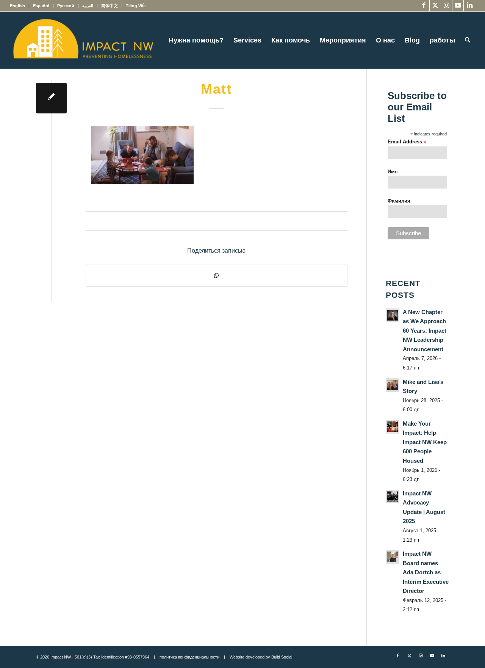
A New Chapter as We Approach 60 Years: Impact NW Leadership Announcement (424, 330)
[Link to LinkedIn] (469, 5)
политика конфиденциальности (189, 657)
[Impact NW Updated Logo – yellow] (83, 40)
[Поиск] (467, 40)
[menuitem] (19, 6)
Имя (393, 171)
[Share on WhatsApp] (216, 275)
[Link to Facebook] (423, 5)
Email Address (407, 142)
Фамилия (399, 201)
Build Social (281, 657)
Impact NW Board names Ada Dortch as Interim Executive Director (426, 572)
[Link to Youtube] (457, 5)
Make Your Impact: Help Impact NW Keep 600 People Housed (425, 442)
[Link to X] (435, 5)
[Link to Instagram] (446, 5)
